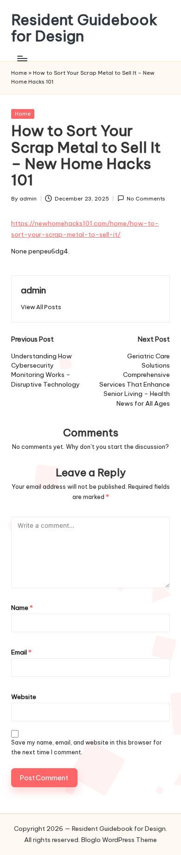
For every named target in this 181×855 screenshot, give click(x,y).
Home (19, 73)
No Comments (146, 198)
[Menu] (21, 58)
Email (21, 652)
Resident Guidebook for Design (84, 28)
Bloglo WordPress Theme (119, 840)
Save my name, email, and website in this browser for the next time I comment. (86, 747)
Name (22, 607)
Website (23, 697)
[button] (41, 307)
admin (33, 290)
